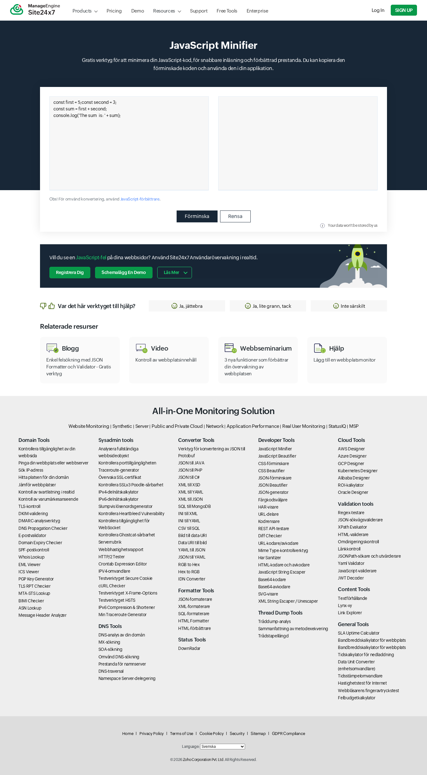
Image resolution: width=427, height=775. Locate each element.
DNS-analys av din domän (121, 634)
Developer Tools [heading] (276, 440)
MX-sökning (109, 642)
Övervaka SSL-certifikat (119, 477)
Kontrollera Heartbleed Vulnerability (131, 513)
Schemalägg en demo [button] (124, 272)
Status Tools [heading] (192, 640)
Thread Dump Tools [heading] (280, 613)
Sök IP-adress (30, 470)
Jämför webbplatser (37, 484)
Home (127, 733)
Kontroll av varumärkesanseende (48, 499)
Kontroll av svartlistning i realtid (46, 491)
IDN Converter (191, 578)
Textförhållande (352, 598)
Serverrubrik (110, 542)
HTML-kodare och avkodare (283, 564)
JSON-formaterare (195, 599)
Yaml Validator (351, 563)
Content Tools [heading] (354, 589)
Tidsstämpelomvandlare (360, 675)
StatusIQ (337, 426)
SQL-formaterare (193, 613)
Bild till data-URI (192, 535)
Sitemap (258, 733)
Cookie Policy (211, 733)
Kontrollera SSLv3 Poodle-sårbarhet (130, 484)
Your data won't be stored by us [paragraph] (353, 225)
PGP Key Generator (36, 578)
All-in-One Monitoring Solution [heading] (213, 411)
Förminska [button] (197, 216)
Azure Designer (352, 455)
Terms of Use (181, 733)
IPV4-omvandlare (114, 571)
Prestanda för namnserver (122, 663)
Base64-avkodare (274, 586)
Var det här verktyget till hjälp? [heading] (96, 306)
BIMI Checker (31, 600)
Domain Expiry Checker (40, 542)
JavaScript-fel (91, 258)
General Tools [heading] (353, 624)
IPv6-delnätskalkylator (118, 499)
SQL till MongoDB (194, 506)
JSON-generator (273, 492)
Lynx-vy (345, 605)
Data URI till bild (192, 542)
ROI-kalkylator (351, 485)
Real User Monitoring (303, 426)
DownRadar (189, 648)
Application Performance (253, 426)
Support (198, 10)
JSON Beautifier (273, 485)
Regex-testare (351, 512)
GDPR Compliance (288, 733)
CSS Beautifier (271, 470)
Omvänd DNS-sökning (119, 656)
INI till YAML (189, 520)
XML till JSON (190, 499)
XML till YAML (190, 491)
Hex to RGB (188, 571)
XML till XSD (189, 484)
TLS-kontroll (29, 506)
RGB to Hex (188, 564)
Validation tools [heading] (355, 504)
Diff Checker (270, 535)
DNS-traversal (110, 671)
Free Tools (227, 10)
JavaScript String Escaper (281, 572)
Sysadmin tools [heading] (115, 440)
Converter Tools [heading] (196, 440)
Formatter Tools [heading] (196, 591)
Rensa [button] (235, 216)
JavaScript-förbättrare (139, 199)
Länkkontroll (349, 548)
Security (237, 733)
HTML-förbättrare (194, 628)
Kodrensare (268, 521)
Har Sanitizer (269, 557)
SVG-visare (268, 593)
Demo (137, 10)
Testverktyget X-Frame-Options (127, 592)
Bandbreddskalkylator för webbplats (372, 640)
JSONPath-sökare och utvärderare (369, 556)
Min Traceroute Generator (122, 614)
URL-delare (268, 514)
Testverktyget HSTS (117, 600)
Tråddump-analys (274, 621)
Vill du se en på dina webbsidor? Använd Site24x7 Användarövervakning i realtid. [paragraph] (153, 258)
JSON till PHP (190, 470)
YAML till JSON (191, 549)
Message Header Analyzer (42, 615)
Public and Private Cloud (177, 426)
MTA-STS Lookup (34, 593)
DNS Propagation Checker (43, 528)
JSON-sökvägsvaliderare (360, 519)
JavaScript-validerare (357, 570)
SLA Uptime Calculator (358, 633)
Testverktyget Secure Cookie (125, 578)
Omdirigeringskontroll (358, 541)
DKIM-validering (33, 513)
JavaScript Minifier (275, 448)
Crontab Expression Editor (122, 563)
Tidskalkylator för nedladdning (366, 654)
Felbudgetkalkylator (356, 697)
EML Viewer (29, 564)
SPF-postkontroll (33, 549)
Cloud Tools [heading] (351, 440)
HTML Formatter (193, 620)
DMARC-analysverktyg (39, 520)
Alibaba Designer (353, 477)
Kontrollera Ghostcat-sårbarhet (126, 534)
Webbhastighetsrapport (120, 549)
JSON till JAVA (191, 462)
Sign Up (404, 10)
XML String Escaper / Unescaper (288, 601)
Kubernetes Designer (357, 470)
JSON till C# (188, 477)
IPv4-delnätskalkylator (118, 491)
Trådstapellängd (273, 635)
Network (215, 426)
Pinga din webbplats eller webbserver (53, 462)
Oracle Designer (353, 492)
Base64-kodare (272, 579)
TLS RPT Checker (34, 586)
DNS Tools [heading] (110, 626)
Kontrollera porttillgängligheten (127, 462)
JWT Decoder (351, 577)
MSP (354, 426)
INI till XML (188, 513)
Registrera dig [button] (70, 272)
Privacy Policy (151, 733)
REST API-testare (273, 528)
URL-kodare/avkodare (278, 543)
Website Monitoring (88, 426)
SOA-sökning (110, 649)
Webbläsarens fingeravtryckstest (368, 690)
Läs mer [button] (171, 272)
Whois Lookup (31, 557)
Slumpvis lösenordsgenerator (125, 506)
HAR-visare (268, 506)
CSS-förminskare (273, 463)
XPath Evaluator (352, 526)
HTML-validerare (353, 534)
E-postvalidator (32, 535)
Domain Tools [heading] (34, 440)
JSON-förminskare (275, 477)
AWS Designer (351, 448)
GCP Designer (351, 463)
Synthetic (122, 426)
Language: (190, 746)
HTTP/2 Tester (111, 556)
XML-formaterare (194, 606)
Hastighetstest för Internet (362, 683)
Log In (378, 10)
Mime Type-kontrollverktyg (283, 550)
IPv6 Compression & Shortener (126, 607)
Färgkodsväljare (273, 499)
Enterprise (257, 10)
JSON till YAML (191, 557)
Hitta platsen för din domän (43, 477)
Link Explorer (350, 612)
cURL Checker (111, 585)
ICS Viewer (28, 571)
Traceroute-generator (118, 470)
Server (142, 426)
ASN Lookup (29, 607)
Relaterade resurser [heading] (69, 326)
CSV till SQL (189, 528)
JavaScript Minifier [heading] (213, 45)
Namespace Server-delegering (127, 678)
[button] (187, 306)
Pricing (114, 10)
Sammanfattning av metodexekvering (293, 628)
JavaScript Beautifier (277, 455)
